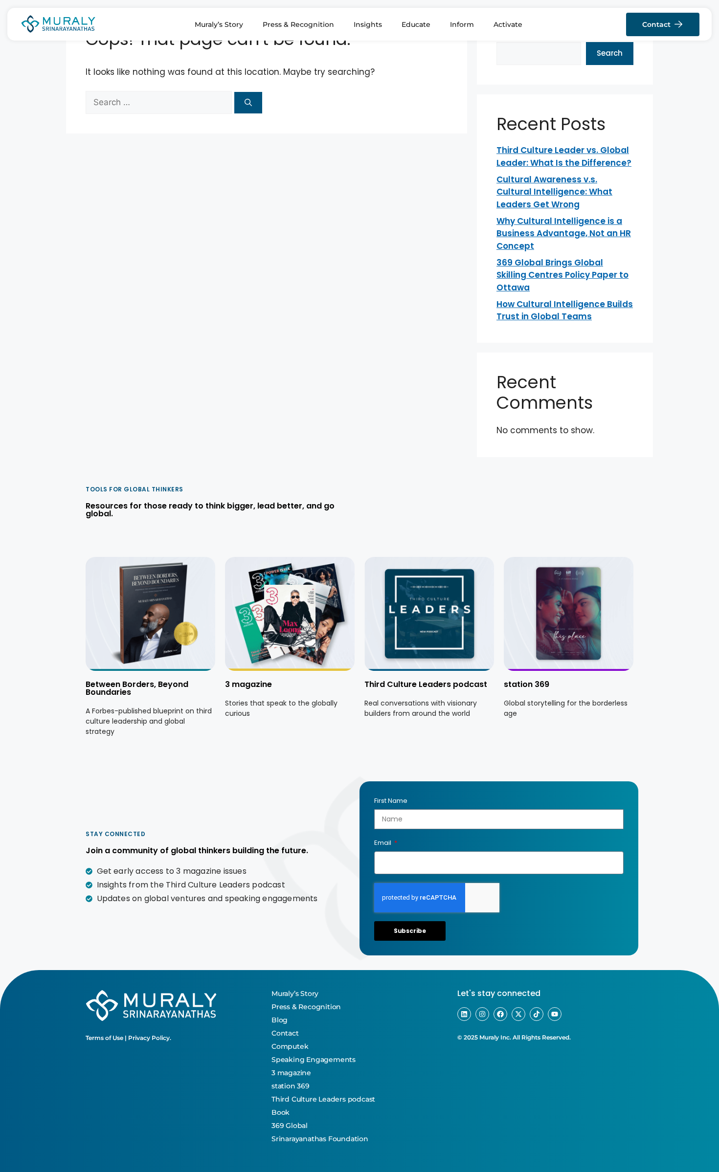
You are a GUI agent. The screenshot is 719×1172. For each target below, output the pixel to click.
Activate (508, 24)
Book (280, 1112)
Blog (279, 1020)
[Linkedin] (464, 1014)
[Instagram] (482, 1014)
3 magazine (248, 684)
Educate (416, 24)
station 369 (526, 684)
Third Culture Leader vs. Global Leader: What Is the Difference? (563, 156)
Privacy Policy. (149, 1037)
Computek (289, 1046)
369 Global (289, 1125)
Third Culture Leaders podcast (425, 684)
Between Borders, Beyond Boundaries (137, 688)
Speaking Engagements (313, 1059)
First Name (390, 800)
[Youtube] (555, 1014)
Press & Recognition (298, 24)
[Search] (248, 103)
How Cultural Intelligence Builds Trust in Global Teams (564, 310)
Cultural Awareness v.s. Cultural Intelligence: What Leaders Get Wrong (554, 192)
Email (383, 842)
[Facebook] (500, 1014)
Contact (285, 1033)
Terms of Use (104, 1037)
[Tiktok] (536, 1014)
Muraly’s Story (219, 24)
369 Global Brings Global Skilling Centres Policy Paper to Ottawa (562, 275)
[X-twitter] (518, 1014)
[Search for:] (160, 102)
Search (610, 53)
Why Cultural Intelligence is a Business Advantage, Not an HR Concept (563, 233)
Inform (462, 24)
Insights (368, 24)
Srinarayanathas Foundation (319, 1139)
